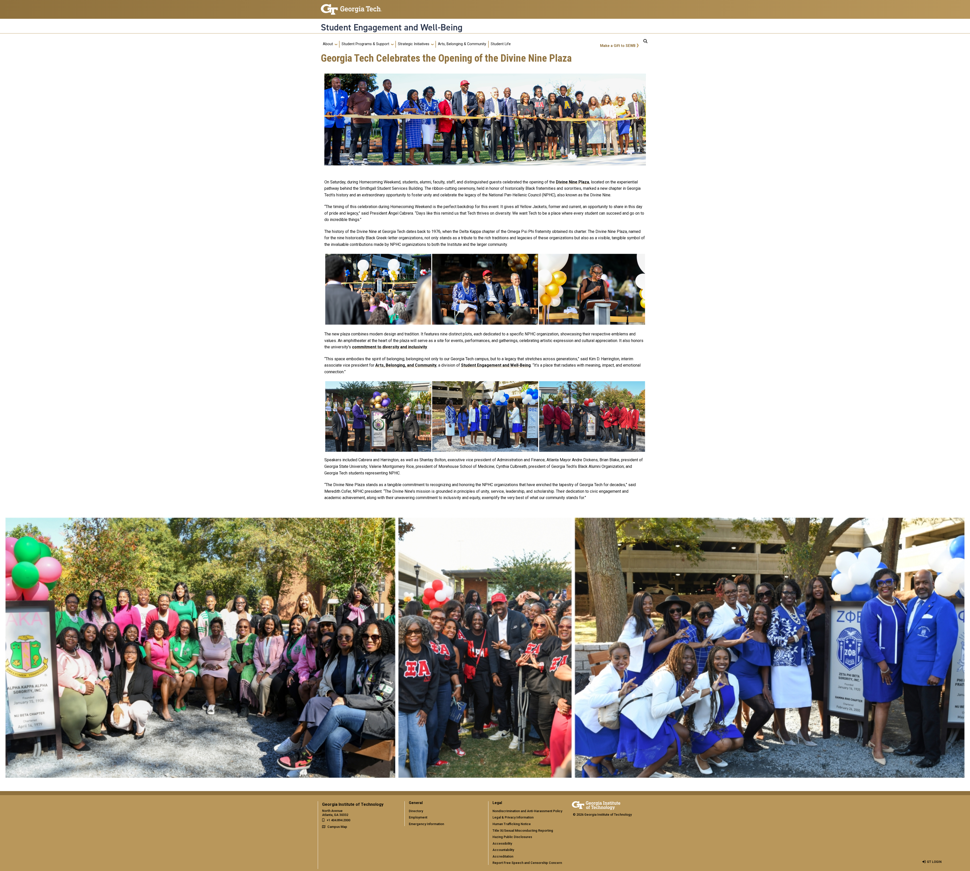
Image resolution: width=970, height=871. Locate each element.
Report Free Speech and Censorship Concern (527, 863)
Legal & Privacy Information (513, 817)
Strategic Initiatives (413, 44)
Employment (418, 817)
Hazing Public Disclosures (512, 837)
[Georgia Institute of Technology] (351, 7)
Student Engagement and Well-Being (392, 27)
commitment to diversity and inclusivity (389, 347)
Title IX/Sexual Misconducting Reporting (522, 830)
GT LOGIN (934, 862)
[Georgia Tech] (596, 805)
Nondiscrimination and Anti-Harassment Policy (527, 811)
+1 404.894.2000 (338, 820)
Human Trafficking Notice (511, 824)
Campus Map (337, 827)
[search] (645, 44)
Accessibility (502, 843)
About (328, 44)
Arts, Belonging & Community (462, 44)
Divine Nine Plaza (572, 182)
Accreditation (502, 856)
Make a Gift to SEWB (618, 46)
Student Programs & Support (365, 44)
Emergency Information (426, 824)
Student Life (501, 44)
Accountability (503, 850)
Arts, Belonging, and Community (405, 365)
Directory (416, 811)
